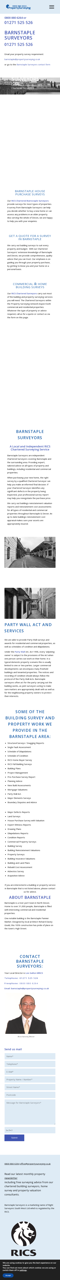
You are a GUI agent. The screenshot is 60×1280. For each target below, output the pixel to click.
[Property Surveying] (18, 7)
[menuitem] (50, 7)
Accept (8, 1275)
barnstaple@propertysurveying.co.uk (22, 59)
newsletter (10, 1178)
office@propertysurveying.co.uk (35, 1163)
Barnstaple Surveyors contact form (33, 64)
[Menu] (50, 7)
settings (23, 1270)
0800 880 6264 (13, 18)
